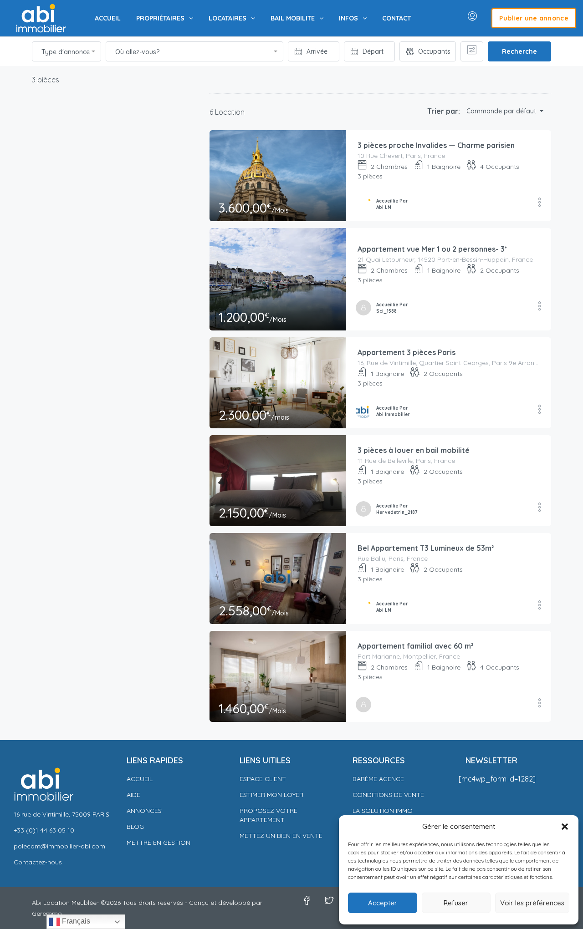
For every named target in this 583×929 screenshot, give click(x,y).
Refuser (456, 903)
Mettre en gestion (158, 842)
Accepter (382, 903)
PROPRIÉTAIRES (160, 18)
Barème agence (378, 779)
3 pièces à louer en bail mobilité (414, 450)
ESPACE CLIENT (263, 779)
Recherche (519, 51)
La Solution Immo (383, 811)
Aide (133, 795)
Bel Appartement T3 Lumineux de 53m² (426, 548)
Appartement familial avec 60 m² (415, 645)
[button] (564, 826)
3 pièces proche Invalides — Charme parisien (436, 145)
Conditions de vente (388, 795)
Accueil (140, 779)
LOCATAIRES (227, 18)
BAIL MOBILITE (293, 18)
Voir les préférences (532, 903)
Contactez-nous (38, 862)
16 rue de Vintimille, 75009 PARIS (61, 814)
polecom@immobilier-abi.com (59, 846)
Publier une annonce (533, 18)
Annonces (144, 811)
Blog (135, 826)
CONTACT (396, 18)
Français (75, 921)
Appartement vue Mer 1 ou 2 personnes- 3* (432, 249)
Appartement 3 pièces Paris (406, 352)
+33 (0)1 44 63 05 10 (44, 830)
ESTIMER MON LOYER (271, 795)
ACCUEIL (108, 18)
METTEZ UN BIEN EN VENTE (281, 836)
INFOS (348, 18)
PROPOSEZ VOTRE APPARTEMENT (268, 815)
